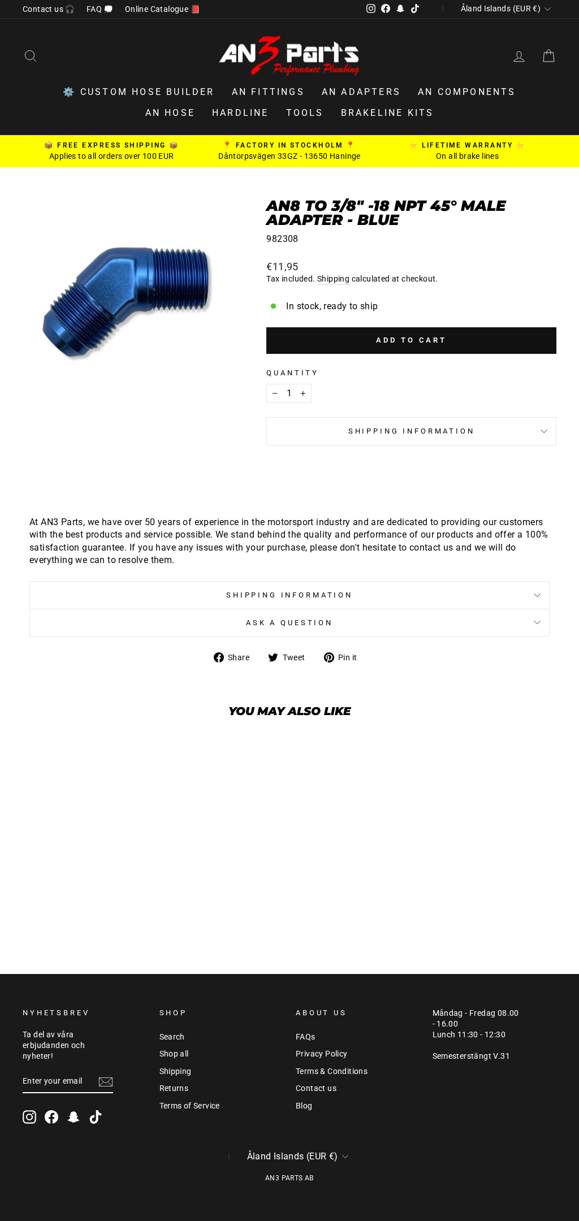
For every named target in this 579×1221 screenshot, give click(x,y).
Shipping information (411, 431)
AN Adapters (361, 91)
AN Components (467, 91)
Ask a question (289, 622)
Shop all (174, 1053)
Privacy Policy (322, 1053)
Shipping (333, 278)
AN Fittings (268, 91)
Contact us (316, 1088)
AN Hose (170, 112)
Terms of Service (189, 1105)
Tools (305, 112)
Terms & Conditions (332, 1071)
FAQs (306, 1036)
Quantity (292, 373)
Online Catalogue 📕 (162, 9)
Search (172, 1036)
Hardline (240, 112)
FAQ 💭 (100, 9)
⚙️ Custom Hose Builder (138, 91)
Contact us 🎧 (49, 9)
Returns (174, 1088)
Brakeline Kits (387, 112)
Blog (304, 1105)
